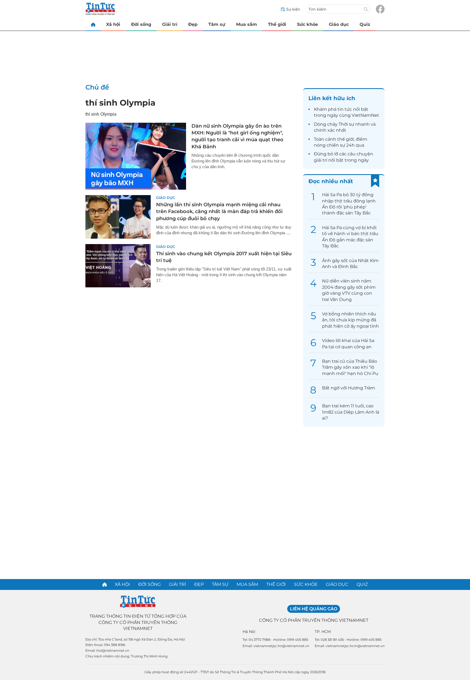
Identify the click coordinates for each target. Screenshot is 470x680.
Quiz (365, 24)
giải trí (320, 160)
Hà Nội (249, 631)
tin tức (345, 109)
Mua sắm (246, 24)
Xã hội (113, 24)
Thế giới (277, 24)
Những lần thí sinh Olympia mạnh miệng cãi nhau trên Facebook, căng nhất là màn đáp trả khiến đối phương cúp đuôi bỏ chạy (219, 211)
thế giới (345, 139)
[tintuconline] (93, 24)
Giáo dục (339, 24)
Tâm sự (216, 24)
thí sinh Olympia (120, 103)
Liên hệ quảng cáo (313, 608)
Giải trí (169, 24)
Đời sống (141, 24)
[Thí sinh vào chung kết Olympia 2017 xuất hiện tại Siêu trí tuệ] (118, 266)
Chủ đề (97, 87)
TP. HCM (323, 631)
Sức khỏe (307, 24)
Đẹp (192, 24)
